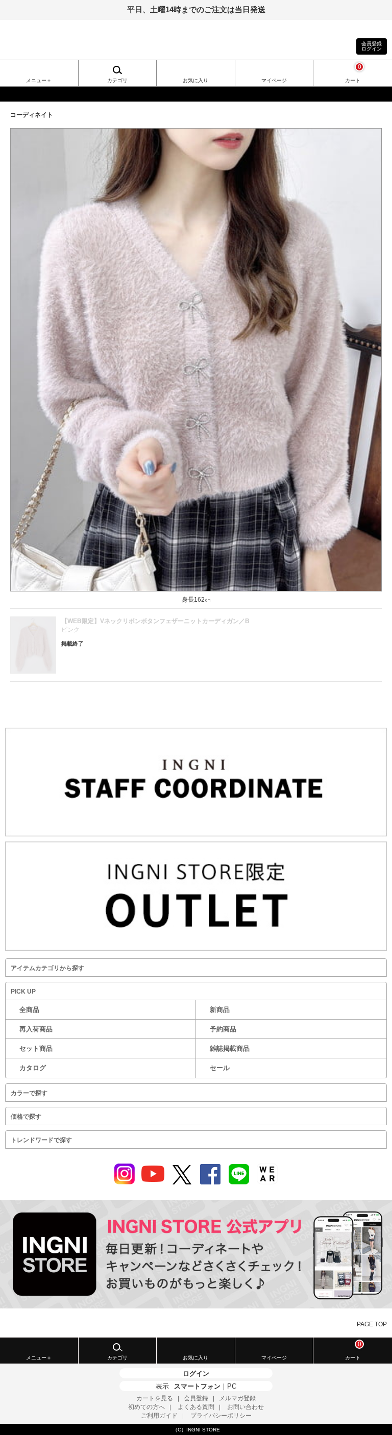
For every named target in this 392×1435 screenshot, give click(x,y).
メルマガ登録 (237, 1398)
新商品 (220, 1009)
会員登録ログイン (371, 46)
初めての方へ (146, 1407)
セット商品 (36, 1048)
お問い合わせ (245, 1407)
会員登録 (196, 1398)
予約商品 (223, 1029)
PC (231, 1386)
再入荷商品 (36, 1029)
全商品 (29, 1009)
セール (220, 1068)
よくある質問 (196, 1407)
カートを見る (154, 1398)
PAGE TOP (372, 1324)
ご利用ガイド (159, 1416)
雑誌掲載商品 (230, 1048)
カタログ (32, 1068)
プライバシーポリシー (221, 1416)
